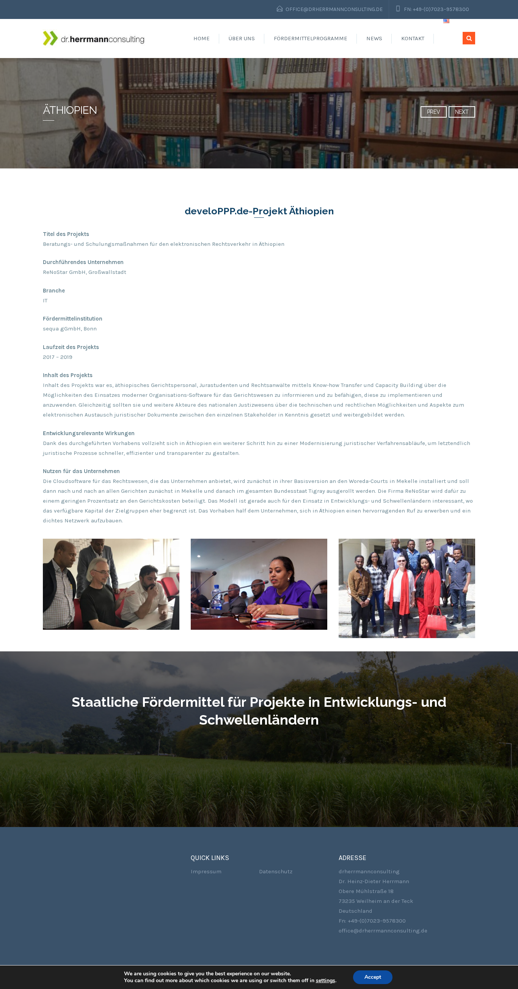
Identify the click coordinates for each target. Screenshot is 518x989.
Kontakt (412, 38)
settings (325, 980)
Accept (372, 977)
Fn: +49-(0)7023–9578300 (436, 9)
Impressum (206, 871)
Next (462, 112)
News (374, 38)
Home (201, 38)
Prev (433, 112)
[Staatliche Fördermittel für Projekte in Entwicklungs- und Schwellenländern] (94, 38)
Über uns (242, 38)
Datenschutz (275, 871)
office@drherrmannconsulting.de (334, 9)
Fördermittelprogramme (310, 38)
